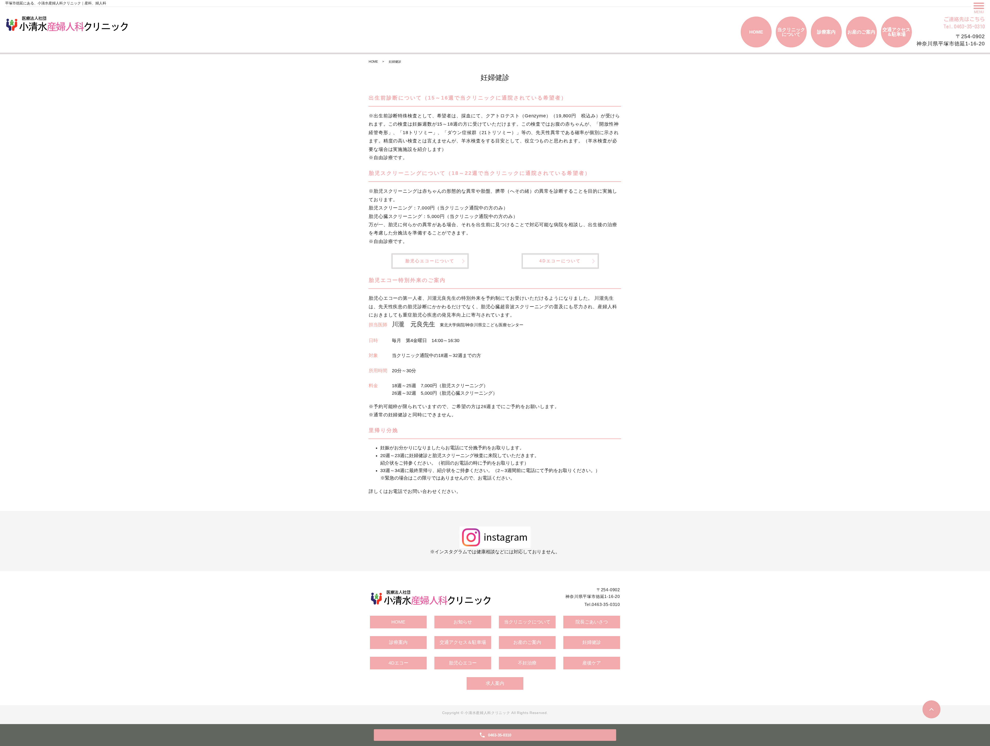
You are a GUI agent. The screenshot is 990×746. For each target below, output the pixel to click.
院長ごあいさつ (591, 622)
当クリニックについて (791, 32)
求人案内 (495, 683)
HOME (756, 32)
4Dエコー (398, 663)
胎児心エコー (463, 663)
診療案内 (826, 32)
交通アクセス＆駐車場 (896, 32)
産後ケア (591, 663)
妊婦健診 (591, 642)
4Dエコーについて (560, 261)
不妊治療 (527, 663)
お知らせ (462, 622)
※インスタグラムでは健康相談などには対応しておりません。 (495, 551)
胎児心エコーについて (430, 261)
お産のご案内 (861, 32)
